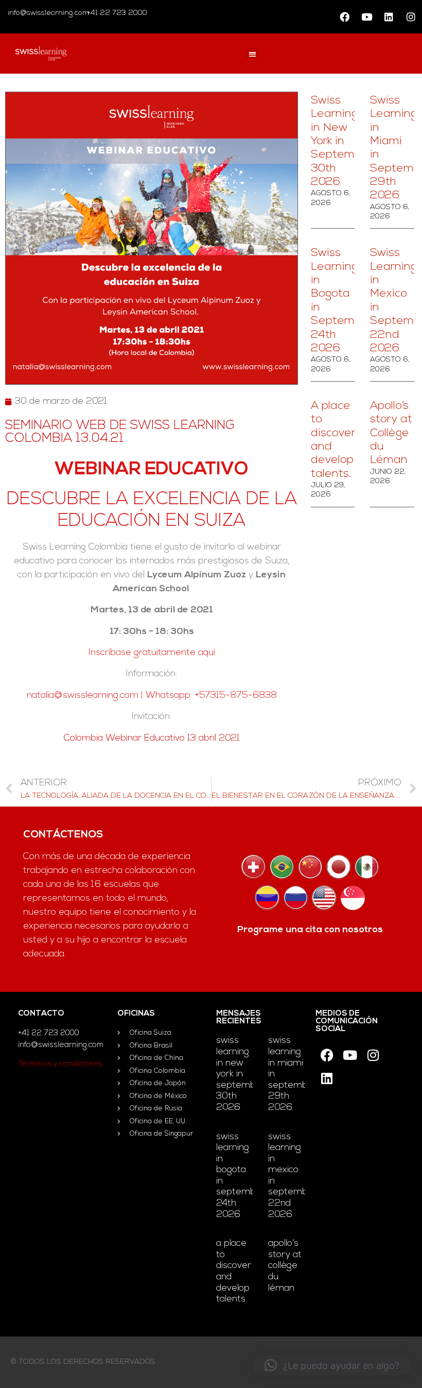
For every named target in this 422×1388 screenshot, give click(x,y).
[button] (252, 54)
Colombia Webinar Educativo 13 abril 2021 (152, 738)
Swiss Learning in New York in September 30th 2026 (342, 141)
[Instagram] (410, 17)
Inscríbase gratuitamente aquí (152, 653)
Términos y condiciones (60, 1064)
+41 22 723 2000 (116, 13)
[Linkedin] (388, 17)
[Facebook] (344, 17)
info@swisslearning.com (48, 13)
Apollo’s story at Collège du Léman (391, 433)
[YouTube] (366, 17)
